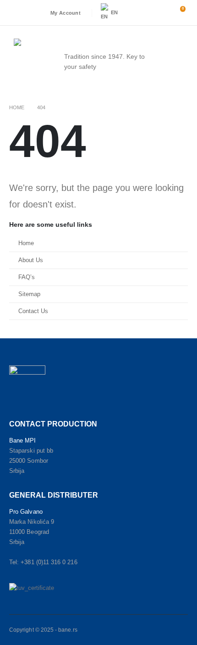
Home (26, 243)
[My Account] (158, 13)
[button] (137, 13)
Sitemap (29, 294)
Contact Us (33, 311)
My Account (65, 13)
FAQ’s (26, 277)
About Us (30, 260)
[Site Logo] (32, 61)
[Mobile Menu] (182, 61)
